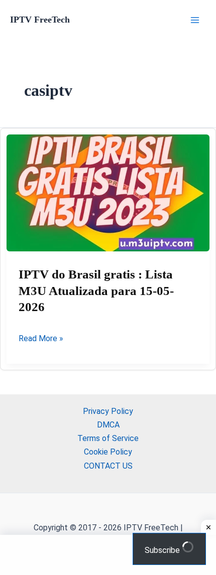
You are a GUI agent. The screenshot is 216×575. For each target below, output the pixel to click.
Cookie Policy (108, 452)
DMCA (108, 424)
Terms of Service (108, 438)
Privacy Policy (108, 411)
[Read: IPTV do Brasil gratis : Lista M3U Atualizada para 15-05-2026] (108, 192)
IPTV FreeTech (40, 20)
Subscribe (163, 550)
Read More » (41, 339)
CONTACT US (108, 466)
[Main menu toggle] (195, 20)
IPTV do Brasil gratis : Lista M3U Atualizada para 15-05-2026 (96, 290)
